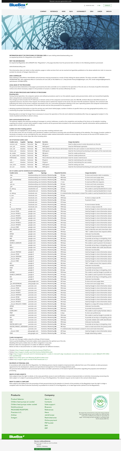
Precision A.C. (16, 412)
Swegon (109, 11)
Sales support (50, 404)
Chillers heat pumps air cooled (22, 402)
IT (97, 5)
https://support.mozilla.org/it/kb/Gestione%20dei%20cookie (33, 352)
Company (43, 11)
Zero (91, 11)
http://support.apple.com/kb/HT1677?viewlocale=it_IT (30, 359)
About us (48, 399)
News (63, 11)
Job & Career (49, 415)
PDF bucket (49, 423)
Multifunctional (17, 407)
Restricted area (90, 5)
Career (99, 11)
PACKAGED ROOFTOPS (19, 410)
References (54, 11)
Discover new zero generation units (60, 1)
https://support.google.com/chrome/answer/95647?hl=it (33, 350)
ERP (46, 428)
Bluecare (48, 407)
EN (99, 5)
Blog (71, 11)
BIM (46, 426)
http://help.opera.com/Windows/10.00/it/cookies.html (31, 357)
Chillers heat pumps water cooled (24, 404)
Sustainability (81, 11)
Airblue (13, 415)
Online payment (51, 420)
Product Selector (17, 399)
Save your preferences (42, 449)
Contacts (107, 5)
